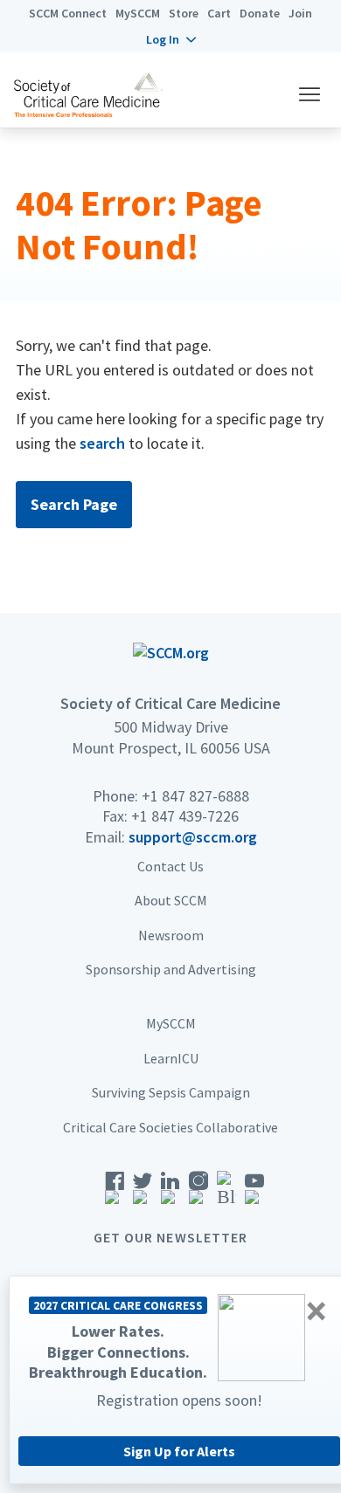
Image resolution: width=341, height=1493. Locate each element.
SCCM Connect (68, 13)
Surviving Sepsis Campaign (171, 1092)
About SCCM (171, 900)
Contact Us (170, 866)
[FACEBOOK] (115, 1193)
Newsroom (171, 935)
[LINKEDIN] (170, 1193)
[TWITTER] (143, 1193)
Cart (219, 13)
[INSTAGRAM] (198, 1193)
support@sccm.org (193, 837)
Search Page (74, 504)
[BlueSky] (226, 1193)
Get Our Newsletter (170, 1237)
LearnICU (170, 1058)
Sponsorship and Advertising (171, 969)
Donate (260, 13)
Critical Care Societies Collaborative (170, 1127)
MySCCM (137, 13)
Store (183, 13)
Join (300, 13)
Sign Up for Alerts (179, 1451)
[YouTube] (254, 1193)
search (102, 443)
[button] (171, 39)
